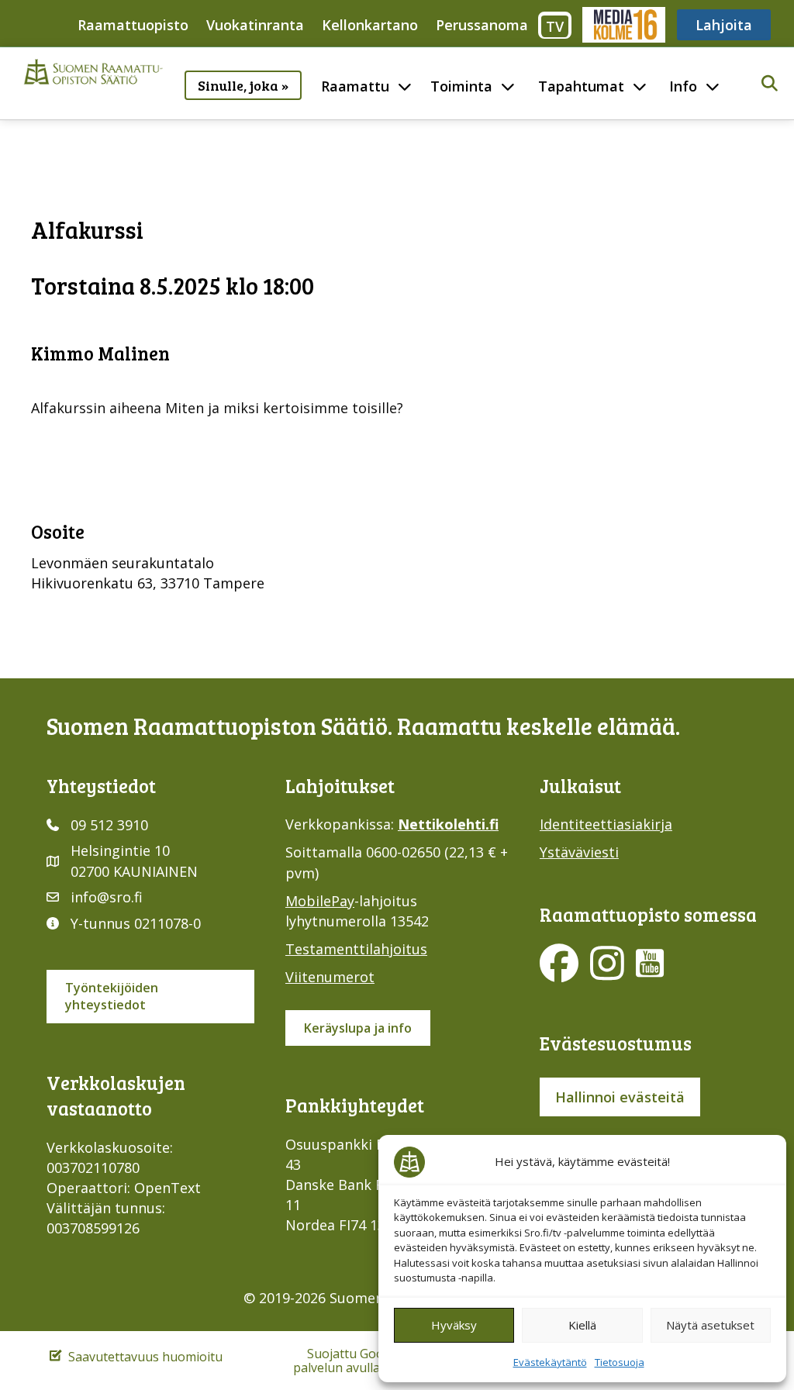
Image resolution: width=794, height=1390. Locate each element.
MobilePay (319, 901)
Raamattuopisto (133, 25)
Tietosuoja (619, 1362)
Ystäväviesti (579, 852)
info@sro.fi (107, 897)
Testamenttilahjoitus (356, 949)
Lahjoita (724, 25)
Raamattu (355, 86)
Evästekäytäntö (550, 1362)
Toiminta (461, 86)
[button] (769, 84)
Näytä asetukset (710, 1325)
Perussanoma (482, 25)
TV (555, 26)
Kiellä (582, 1325)
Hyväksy (454, 1325)
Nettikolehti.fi (448, 824)
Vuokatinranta (255, 25)
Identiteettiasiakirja (606, 824)
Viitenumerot (330, 976)
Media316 (623, 25)
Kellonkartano (370, 25)
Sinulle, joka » (243, 85)
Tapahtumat (581, 86)
